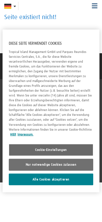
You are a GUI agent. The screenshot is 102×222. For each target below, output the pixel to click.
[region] (51, 111)
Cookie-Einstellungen (51, 149)
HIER (13, 134)
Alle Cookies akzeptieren (51, 179)
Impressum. (25, 134)
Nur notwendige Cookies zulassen (51, 164)
